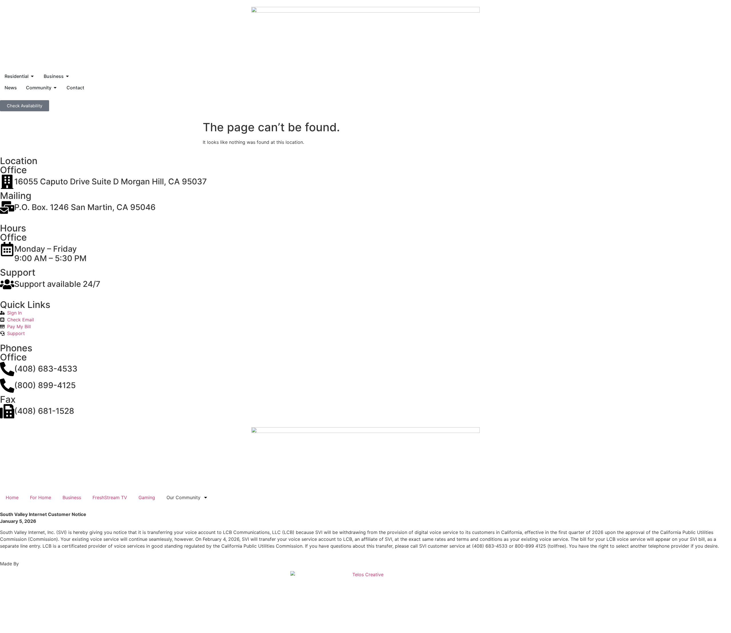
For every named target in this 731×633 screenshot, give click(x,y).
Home (12, 497)
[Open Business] (67, 76)
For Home (40, 497)
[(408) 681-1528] (7, 411)
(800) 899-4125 (45, 385)
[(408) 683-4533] (7, 369)
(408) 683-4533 (45, 369)
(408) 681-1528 (44, 411)
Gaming (146, 497)
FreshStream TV (110, 497)
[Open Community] (55, 87)
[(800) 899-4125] (7, 385)
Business (72, 497)
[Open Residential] (32, 76)
